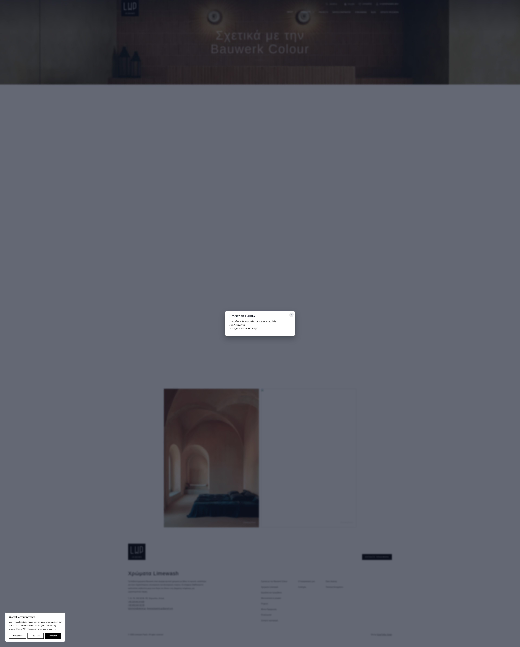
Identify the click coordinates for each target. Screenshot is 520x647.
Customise (17, 636)
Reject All (36, 636)
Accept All (53, 636)
